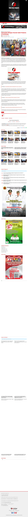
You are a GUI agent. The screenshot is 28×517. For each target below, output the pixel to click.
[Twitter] (13, 513)
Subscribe (18, 121)
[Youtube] (16, 513)
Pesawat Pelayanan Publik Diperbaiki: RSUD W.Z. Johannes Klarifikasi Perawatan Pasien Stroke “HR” (17, 135)
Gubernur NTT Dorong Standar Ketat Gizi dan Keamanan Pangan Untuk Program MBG (24, 142)
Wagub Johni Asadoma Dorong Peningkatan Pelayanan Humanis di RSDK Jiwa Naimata (17, 142)
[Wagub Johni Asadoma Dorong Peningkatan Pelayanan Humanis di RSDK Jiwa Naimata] (17, 139)
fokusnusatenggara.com (8, 502)
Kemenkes (6, 118)
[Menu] (1, 23)
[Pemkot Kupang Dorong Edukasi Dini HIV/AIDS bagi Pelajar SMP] (24, 132)
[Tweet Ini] (21, 38)
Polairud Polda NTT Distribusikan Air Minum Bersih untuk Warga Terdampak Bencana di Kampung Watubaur (14, 183)
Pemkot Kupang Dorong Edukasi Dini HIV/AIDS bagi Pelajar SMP (24, 135)
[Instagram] (14, 513)
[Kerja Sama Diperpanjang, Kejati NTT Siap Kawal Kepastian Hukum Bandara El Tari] (20, 426)
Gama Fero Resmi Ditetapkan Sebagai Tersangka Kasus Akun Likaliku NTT (6, 454)
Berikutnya (3, 112)
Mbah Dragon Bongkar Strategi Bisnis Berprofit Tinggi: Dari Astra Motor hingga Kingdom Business (14, 175)
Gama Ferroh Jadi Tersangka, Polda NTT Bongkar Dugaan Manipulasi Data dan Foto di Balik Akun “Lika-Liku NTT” (15, 180)
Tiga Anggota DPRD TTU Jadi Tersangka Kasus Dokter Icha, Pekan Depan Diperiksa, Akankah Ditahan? (7, 397)
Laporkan (10, 121)
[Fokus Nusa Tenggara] (4, 23)
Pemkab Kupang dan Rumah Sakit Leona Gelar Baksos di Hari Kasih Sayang (11, 142)
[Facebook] (12, 513)
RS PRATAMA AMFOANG (7, 31)
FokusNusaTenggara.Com (5, 35)
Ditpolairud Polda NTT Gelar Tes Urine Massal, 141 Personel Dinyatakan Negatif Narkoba (4, 142)
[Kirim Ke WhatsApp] (26, 38)
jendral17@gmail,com (5, 505)
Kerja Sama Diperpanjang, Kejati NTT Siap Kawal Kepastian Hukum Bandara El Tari (20, 454)
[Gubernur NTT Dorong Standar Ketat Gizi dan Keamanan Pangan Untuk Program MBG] (24, 139)
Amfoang (3, 118)
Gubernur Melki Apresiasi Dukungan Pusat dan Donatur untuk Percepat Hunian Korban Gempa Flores (14, 178)
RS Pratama (10, 118)
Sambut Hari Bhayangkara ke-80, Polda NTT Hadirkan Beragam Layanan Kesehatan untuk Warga (4, 135)
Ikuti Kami (14, 121)
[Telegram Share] (24, 38)
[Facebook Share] (20, 38)
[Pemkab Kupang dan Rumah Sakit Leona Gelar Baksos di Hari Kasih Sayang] (11, 139)
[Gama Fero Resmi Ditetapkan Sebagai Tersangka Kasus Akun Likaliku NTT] (7, 426)
